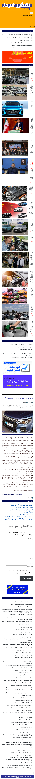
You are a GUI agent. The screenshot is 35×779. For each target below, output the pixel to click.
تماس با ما (30, 19)
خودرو (25, 498)
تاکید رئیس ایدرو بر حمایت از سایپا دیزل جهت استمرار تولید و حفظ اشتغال (31, 258)
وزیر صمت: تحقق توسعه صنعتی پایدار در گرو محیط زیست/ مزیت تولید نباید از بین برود (31, 125)
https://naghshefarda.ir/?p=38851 (12, 494)
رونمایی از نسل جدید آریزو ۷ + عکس (31, 104)
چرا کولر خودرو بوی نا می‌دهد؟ (31, 237)
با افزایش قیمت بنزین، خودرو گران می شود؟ (31, 72)
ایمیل (31, 562)
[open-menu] (31, 13)
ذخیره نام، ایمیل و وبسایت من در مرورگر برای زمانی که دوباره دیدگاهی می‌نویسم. (18, 571)
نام (31, 558)
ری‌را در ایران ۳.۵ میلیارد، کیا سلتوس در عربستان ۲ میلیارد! (31, 225)
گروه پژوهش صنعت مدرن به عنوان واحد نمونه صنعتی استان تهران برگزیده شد (31, 147)
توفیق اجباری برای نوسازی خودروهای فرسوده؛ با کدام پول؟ (31, 292)
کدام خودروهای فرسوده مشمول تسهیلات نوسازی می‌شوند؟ (31, 88)
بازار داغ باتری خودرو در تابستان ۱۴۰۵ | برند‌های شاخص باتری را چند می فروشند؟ (31, 277)
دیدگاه (30, 539)
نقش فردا (27, 437)
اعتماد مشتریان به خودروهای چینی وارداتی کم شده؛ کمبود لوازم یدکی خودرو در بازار (31, 208)
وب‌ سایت (30, 566)
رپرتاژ (31, 23)
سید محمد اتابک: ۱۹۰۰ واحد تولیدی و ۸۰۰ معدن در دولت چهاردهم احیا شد (31, 170)
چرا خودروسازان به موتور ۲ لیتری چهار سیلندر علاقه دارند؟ (31, 189)
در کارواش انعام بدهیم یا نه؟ (26, 514)
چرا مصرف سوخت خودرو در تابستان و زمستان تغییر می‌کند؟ (31, 327)
